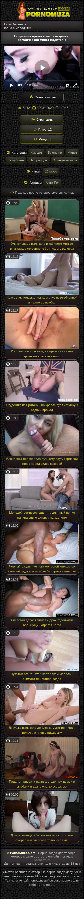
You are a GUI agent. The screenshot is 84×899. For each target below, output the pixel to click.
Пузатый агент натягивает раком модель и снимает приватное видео (42, 676)
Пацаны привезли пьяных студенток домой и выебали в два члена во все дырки (42, 784)
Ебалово (51, 171)
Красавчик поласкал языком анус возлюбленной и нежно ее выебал (42, 300)
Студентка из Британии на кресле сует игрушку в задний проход (42, 407)
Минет (72, 152)
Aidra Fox (52, 182)
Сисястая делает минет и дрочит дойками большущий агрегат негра (42, 622)
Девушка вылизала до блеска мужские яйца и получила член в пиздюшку (42, 730)
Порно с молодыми (17, 28)
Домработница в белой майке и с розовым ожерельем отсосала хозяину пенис (42, 837)
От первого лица (65, 160)
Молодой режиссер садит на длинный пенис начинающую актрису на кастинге (42, 515)
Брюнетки (55, 152)
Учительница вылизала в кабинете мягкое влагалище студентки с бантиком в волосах (42, 246)
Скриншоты (44, 119)
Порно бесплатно (15, 24)
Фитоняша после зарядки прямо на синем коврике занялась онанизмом (42, 353)
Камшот (36, 152)
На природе (38, 160)
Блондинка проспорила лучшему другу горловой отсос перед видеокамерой (42, 461)
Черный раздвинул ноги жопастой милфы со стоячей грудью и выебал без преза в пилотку (42, 569)
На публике (15, 160)
